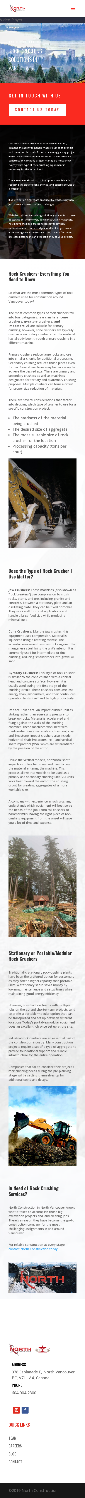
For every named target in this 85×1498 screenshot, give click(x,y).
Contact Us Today (37, 109)
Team (12, 1438)
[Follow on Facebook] (25, 1410)
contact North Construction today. (33, 1249)
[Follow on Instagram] (16, 1410)
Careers (15, 1446)
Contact (15, 1462)
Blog (12, 1454)
